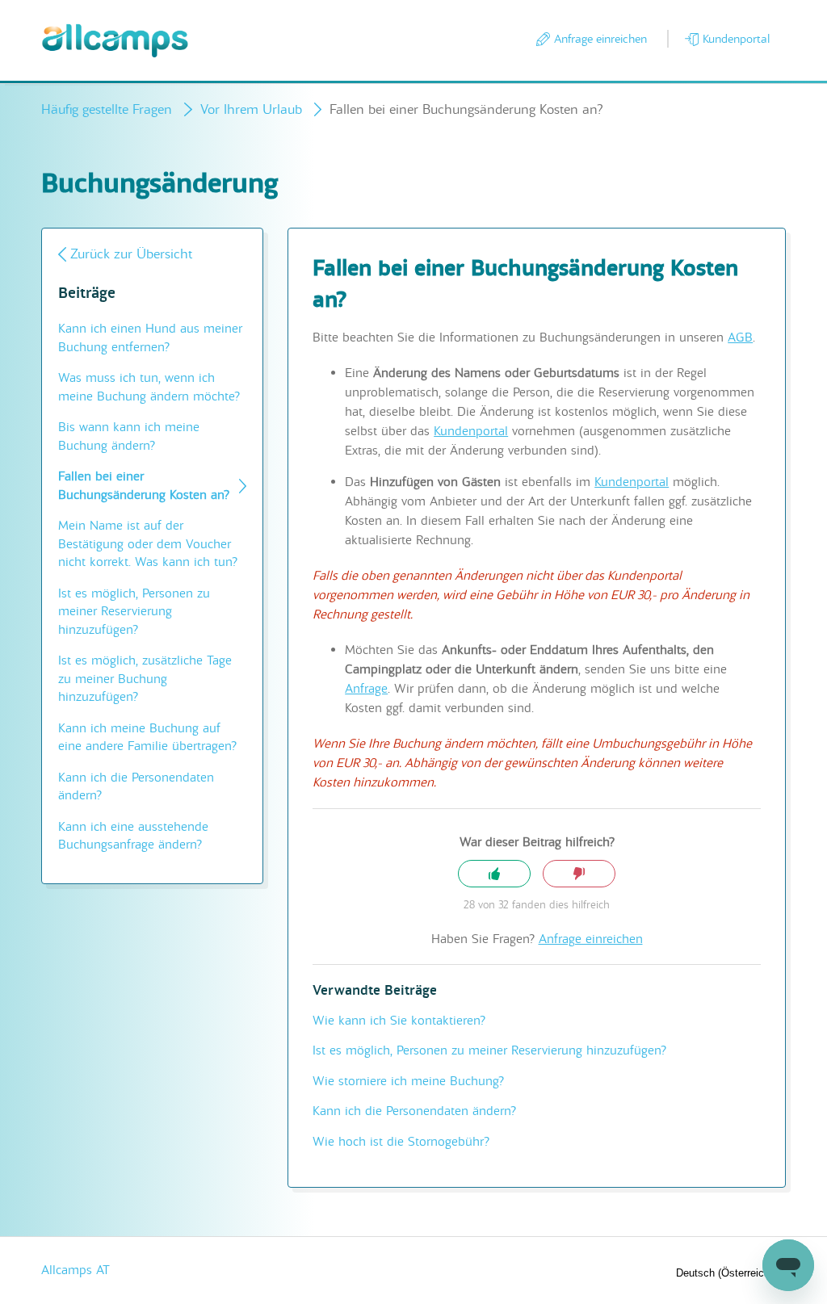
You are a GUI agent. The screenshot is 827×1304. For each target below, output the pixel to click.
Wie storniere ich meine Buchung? (408, 1081)
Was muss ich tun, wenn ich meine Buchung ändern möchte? (149, 387)
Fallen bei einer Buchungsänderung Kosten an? (143, 485)
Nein (579, 874)
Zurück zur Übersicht (131, 253)
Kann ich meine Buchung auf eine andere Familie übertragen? (147, 737)
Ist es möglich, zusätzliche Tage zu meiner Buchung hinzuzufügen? (145, 678)
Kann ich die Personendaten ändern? (136, 786)
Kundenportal (736, 38)
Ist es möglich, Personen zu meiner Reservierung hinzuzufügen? (134, 611)
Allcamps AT (75, 1270)
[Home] (115, 41)
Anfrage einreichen (600, 38)
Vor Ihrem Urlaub (251, 109)
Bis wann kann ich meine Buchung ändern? (128, 436)
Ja (494, 874)
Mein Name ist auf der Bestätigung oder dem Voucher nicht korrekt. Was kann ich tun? (147, 544)
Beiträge (86, 293)
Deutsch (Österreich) (726, 1273)
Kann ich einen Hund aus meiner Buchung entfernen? (150, 338)
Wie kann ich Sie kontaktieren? (399, 1021)
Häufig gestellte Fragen (106, 109)
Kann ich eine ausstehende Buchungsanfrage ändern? (133, 836)
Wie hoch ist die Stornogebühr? (401, 1142)
